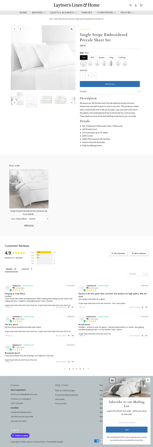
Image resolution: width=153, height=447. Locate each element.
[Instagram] (14, 430)
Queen (101, 57)
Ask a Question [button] (119, 253)
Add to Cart (110, 84)
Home (23, 12)
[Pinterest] (17, 430)
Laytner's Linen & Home (35, 441)
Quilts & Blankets (62, 12)
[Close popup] (148, 380)
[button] (69, 307)
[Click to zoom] (71, 29)
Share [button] (10, 307)
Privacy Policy (61, 403)
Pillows (126, 12)
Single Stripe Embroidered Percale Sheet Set (21, 305)
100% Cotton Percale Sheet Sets (64, 19)
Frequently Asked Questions (66, 395)
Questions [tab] (25, 269)
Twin (84, 57)
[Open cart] (141, 5)
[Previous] (14, 29)
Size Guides (60, 399)
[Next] (20, 29)
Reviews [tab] (9, 269)
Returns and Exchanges (65, 390)
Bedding (38, 12)
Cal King (121, 57)
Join (126, 429)
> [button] (88, 368)
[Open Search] (131, 5)
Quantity (83, 70)
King (111, 57)
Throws (87, 12)
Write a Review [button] (140, 253)
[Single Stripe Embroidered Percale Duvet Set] (29, 189)
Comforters (105, 12)
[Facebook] (12, 430)
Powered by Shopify (54, 441)
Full (92, 57)
